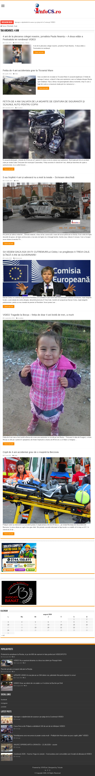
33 (14, 671)
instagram (4, 703)
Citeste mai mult (39, 52)
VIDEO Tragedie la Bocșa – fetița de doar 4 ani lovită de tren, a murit (38, 315)
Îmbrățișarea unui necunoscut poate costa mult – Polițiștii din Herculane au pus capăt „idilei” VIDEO (51, 735)
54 (14, 656)
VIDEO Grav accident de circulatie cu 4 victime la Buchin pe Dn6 (38, 683)
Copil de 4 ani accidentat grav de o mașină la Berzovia (31, 452)
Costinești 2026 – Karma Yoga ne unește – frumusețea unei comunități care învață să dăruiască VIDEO (53, 754)
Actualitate (20, 108)
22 (74, 627)
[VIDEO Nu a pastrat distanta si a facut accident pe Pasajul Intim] (7, 663)
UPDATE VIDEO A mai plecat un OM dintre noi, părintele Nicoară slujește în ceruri (45, 675)
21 (61, 627)
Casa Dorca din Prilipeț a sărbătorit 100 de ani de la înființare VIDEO (39, 726)
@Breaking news (19, 42)
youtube (3, 707)
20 (48, 627)
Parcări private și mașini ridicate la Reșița (16, 669)
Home (4, 26)
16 (87, 625)
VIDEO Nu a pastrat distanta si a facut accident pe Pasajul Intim (38, 660)
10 (8, 625)
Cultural (27, 42)
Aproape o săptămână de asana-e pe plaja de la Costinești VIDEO (35, 22)
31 (25, 677)
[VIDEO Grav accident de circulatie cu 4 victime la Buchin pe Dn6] (7, 686)
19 (35, 627)
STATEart (44, 767)
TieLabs (60, 767)
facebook (4, 699)
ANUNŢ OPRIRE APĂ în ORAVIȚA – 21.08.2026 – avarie (35, 745)
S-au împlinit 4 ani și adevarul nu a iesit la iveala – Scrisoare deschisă (38, 177)
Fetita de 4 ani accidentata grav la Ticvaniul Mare (28, 70)
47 (25, 663)
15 (74, 625)
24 (8, 630)
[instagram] (50, 770)
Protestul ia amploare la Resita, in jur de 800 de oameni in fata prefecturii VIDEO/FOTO (33, 654)
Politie (16, 73)
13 (48, 625)
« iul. (3, 635)
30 (26, 685)
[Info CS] (47, 9)
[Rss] (45, 770)
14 (61, 625)
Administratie (18, 258)
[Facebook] (47, 770)
